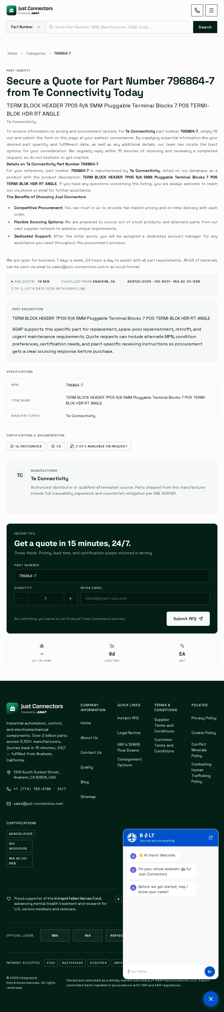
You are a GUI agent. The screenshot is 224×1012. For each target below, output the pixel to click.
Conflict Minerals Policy (199, 750)
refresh (210, 837)
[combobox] (119, 27)
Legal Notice (129, 732)
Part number (26, 565)
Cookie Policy (203, 732)
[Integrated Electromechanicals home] (30, 10)
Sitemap (88, 796)
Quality (87, 767)
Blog (85, 781)
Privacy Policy (203, 717)
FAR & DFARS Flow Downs (128, 747)
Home (12, 53)
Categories (36, 53)
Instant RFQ (128, 717)
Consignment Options (129, 762)
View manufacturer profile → (57, 502)
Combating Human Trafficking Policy (201, 773)
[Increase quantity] (70, 598)
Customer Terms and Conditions (164, 745)
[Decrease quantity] (21, 598)
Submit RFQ (185, 618)
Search (205, 27)
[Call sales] (197, 10)
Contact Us (91, 752)
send (210, 972)
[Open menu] (211, 10)
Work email (91, 588)
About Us (89, 737)
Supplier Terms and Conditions (164, 725)
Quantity (23, 588)
